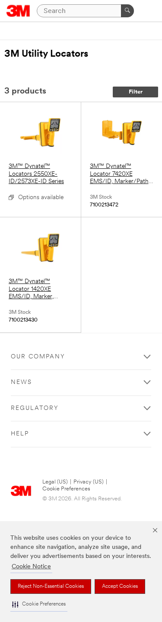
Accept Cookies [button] (120, 586)
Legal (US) (55, 482)
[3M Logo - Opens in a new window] (18, 10)
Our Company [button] (38, 357)
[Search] (127, 10)
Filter (136, 92)
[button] (38, 604)
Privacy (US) (88, 482)
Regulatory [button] (35, 408)
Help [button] (20, 434)
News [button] (21, 382)
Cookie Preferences (66, 489)
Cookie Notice (31, 567)
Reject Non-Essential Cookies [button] (51, 586)
